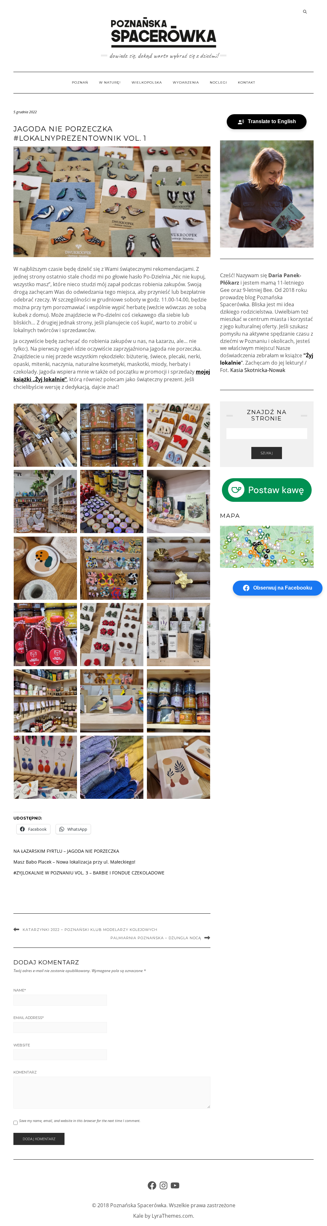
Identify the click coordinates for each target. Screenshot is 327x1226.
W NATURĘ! (110, 82)
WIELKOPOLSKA (147, 82)
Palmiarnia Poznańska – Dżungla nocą (155, 938)
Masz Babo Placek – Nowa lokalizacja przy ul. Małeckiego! (74, 862)
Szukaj (267, 452)
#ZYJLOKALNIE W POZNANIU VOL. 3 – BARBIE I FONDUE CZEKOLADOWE (88, 873)
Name (19, 990)
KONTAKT (246, 82)
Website (21, 1045)
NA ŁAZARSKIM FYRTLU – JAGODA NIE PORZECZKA (66, 851)
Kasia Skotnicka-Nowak (257, 370)
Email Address (28, 1017)
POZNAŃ (80, 82)
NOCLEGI (218, 82)
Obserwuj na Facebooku (282, 588)
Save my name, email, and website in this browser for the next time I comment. (80, 1120)
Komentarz (25, 1072)
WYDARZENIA (186, 82)
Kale (138, 1215)
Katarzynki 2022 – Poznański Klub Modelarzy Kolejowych (90, 929)
